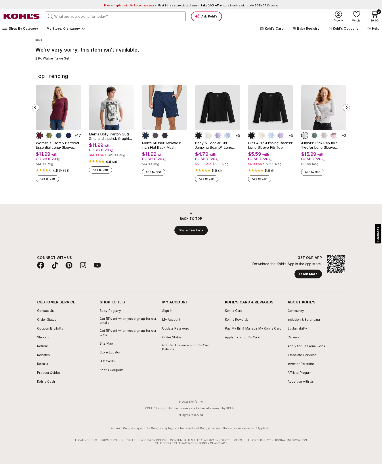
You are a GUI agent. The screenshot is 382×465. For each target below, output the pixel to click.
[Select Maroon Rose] (39, 135)
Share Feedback (191, 230)
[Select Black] (164, 135)
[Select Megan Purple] (218, 135)
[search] (50, 16)
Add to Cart (47, 178)
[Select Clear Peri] (227, 135)
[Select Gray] (304, 135)
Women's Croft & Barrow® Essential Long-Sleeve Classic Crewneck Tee (58, 145)
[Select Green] (314, 135)
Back (38, 39)
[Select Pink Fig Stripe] (333, 135)
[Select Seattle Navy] (68, 135)
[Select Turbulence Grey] (155, 135)
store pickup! (178, 5)
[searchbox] (115, 16)
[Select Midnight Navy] (145, 135)
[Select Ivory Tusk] (208, 135)
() (64, 170)
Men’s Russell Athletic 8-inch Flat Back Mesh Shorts (162, 145)
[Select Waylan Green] (49, 135)
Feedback (378, 234)
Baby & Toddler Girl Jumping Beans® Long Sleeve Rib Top (213, 145)
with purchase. (130, 5)
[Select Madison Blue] (58, 135)
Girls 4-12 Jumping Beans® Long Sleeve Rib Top (270, 145)
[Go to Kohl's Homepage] (22, 16)
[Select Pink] (324, 135)
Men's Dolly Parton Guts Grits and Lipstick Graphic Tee (110, 136)
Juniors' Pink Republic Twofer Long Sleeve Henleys (319, 145)
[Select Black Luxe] (198, 135)
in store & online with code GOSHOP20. (239, 5)
